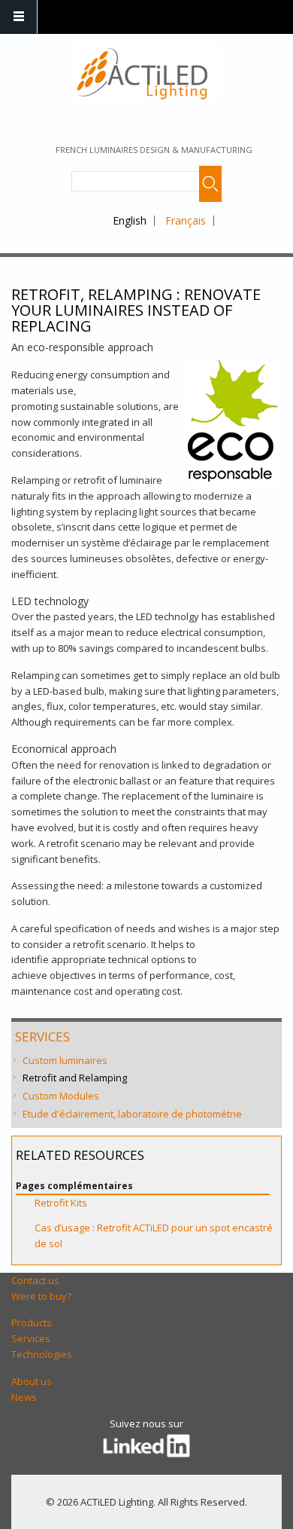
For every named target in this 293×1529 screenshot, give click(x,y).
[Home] (144, 72)
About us (31, 1381)
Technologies (41, 1354)
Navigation (19, 17)
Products (31, 1322)
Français (185, 220)
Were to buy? (41, 1296)
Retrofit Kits (61, 1202)
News (24, 1397)
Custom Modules (61, 1095)
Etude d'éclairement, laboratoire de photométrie (132, 1114)
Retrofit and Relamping (75, 1077)
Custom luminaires (65, 1060)
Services (42, 1036)
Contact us (35, 1280)
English (129, 220)
